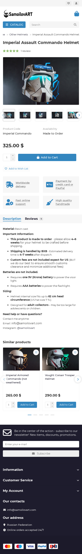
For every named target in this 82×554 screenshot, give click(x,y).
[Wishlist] (69, 3)
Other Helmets (18, 34)
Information (13, 470)
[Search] (75, 25)
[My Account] (76, 3)
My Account (13, 491)
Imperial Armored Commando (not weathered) (17, 379)
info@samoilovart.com (21, 509)
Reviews (33, 219)
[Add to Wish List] (36, 352)
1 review (25, 50)
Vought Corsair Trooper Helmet (60, 377)
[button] (3, 115)
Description (12, 219)
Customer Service (18, 480)
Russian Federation (19, 524)
